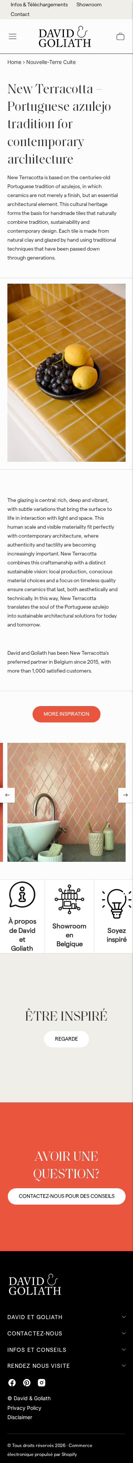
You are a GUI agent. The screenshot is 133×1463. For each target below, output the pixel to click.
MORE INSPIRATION (66, 714)
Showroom (89, 4)
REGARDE (66, 1039)
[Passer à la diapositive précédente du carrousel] (7, 795)
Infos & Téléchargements (39, 4)
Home (14, 62)
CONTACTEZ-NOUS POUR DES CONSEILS (67, 1196)
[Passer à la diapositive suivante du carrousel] (125, 795)
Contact (20, 14)
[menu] (12, 36)
